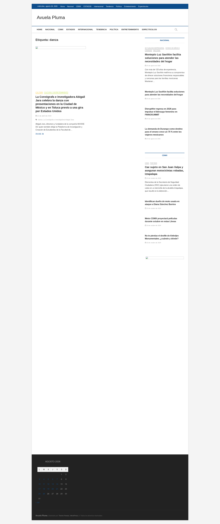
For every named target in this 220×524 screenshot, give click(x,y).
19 (48, 488)
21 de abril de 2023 (44, 116)
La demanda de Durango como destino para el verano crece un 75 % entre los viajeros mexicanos (164, 132)
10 (39, 484)
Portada (153, 163)
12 (48, 484)
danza (40, 120)
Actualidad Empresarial (154, 48)
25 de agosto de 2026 (153, 65)
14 (57, 484)
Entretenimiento (130, 6)
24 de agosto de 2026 (153, 118)
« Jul (37, 502)
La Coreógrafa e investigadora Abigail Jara (58, 120)
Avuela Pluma (51, 17)
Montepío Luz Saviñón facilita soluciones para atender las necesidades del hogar (163, 58)
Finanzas (148, 50)
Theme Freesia (64, 515)
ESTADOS (87, 6)
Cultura (39, 92)
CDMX (78, 6)
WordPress (74, 515)
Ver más (44, 134)
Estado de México (173, 48)
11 (44, 484)
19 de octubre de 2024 (153, 178)
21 (57, 488)
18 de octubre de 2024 (153, 225)
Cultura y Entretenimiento (56, 92)
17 (39, 488)
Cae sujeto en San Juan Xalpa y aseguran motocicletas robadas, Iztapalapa (164, 170)
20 (53, 488)
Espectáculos (143, 6)
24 (39, 493)
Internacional (98, 6)
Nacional (70, 6)
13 (53, 484)
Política (119, 6)
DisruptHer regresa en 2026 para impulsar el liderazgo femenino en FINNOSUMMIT (161, 112)
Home (62, 6)
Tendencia (109, 6)
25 (44, 493)
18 (44, 488)
